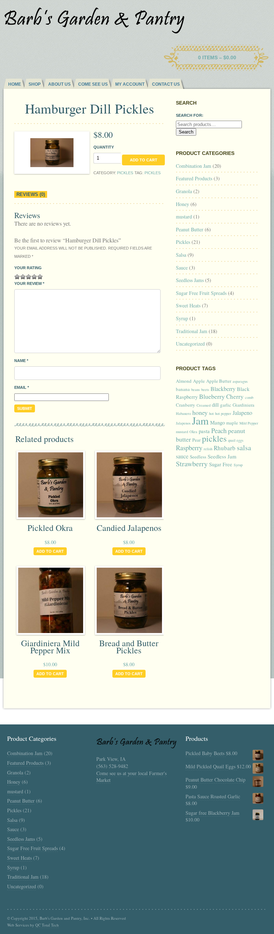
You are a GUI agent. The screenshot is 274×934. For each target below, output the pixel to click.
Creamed (203, 405)
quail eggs (235, 440)
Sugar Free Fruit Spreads (201, 293)
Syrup (182, 318)
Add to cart (143, 160)
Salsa (181, 254)
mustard (184, 216)
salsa (244, 447)
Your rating (28, 268)
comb (249, 397)
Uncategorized (190, 343)
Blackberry (222, 388)
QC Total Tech (47, 925)
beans (195, 389)
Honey (182, 204)
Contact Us (166, 84)
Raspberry (189, 447)
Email (21, 387)
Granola (184, 191)
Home (14, 84)
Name (21, 360)
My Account (129, 84)
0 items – (217, 57)
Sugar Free (220, 464)
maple (232, 423)
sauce (182, 456)
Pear (196, 440)
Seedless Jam (222, 456)
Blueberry (212, 396)
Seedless (198, 456)
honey (200, 412)
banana (183, 389)
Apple (199, 381)
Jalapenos (183, 423)
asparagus (240, 381)
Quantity (103, 147)
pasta (204, 431)
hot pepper (223, 413)
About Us (59, 84)
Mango (217, 422)
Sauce (182, 267)
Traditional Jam (191, 331)
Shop (35, 84)
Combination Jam (193, 165)
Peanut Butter (189, 229)
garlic (225, 405)
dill (215, 404)
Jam (200, 420)
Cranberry (185, 405)
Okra (193, 431)
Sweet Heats (188, 305)
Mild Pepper (248, 423)
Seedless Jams (190, 280)
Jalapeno (242, 412)
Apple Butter (218, 381)
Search (186, 132)
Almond (184, 381)
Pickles (125, 173)
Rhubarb (224, 448)
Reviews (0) (30, 194)
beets (205, 389)
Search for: (189, 115)
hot (211, 413)
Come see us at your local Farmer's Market (131, 777)
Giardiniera (243, 405)
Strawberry (192, 463)
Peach (219, 430)
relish (208, 448)
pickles (152, 173)
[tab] (30, 194)
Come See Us (93, 84)
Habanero (183, 413)
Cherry (235, 396)
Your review (29, 283)
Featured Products (194, 178)
